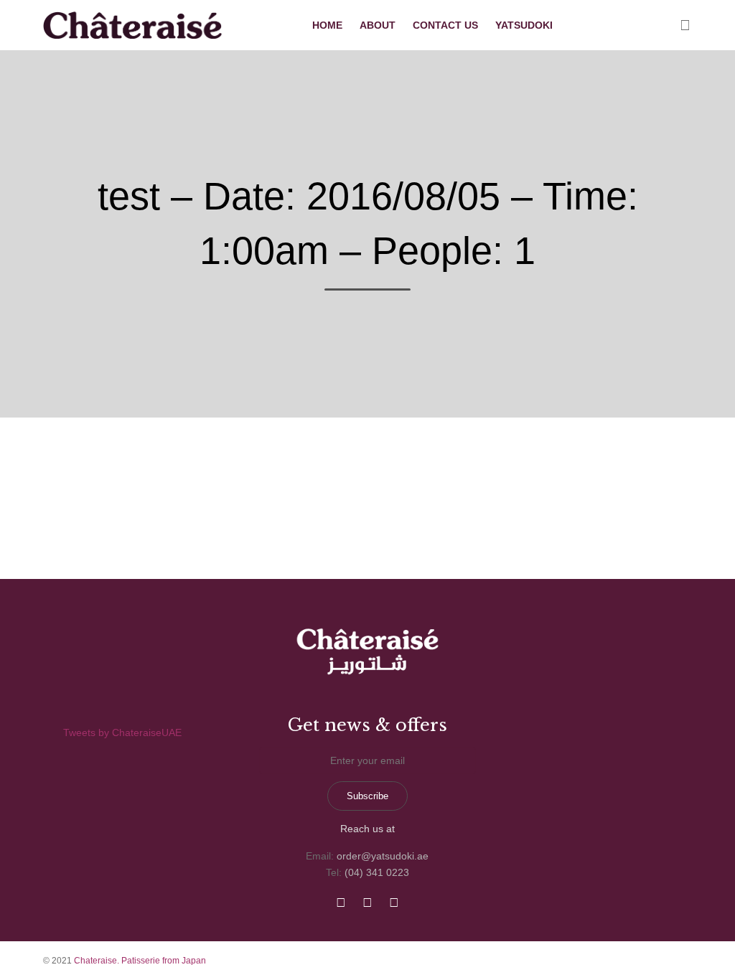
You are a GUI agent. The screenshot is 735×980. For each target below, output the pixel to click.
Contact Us (445, 25)
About (377, 25)
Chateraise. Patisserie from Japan (140, 961)
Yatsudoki (524, 25)
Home (327, 25)
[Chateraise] (134, 25)
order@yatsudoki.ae (383, 856)
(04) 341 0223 (377, 872)
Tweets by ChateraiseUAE (122, 732)
